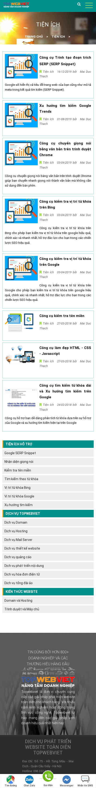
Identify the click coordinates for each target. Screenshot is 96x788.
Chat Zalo (29, 785)
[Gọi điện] (48, 777)
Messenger (66, 785)
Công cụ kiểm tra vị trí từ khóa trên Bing (65, 204)
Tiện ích (48, 71)
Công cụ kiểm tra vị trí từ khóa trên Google (65, 262)
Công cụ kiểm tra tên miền (61, 316)
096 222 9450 (42, 771)
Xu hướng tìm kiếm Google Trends (65, 109)
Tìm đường (11, 785)
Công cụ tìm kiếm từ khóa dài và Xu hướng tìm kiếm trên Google (65, 391)
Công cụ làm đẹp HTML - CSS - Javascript (65, 351)
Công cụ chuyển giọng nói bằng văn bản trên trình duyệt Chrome (65, 149)
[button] (79, 5)
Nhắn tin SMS (85, 785)
